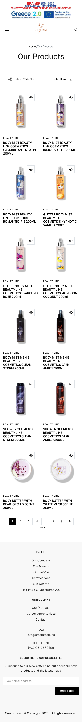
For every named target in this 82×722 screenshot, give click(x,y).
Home (32, 46)
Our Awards (41, 584)
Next (43, 527)
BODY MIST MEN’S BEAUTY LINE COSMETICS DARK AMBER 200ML (56, 363)
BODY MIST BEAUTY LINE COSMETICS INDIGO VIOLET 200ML (59, 146)
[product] (31, 97)
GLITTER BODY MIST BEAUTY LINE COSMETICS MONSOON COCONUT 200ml (60, 291)
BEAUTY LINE (11, 138)
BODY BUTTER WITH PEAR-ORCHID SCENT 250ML (18, 504)
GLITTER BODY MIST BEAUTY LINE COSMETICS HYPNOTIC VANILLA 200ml (60, 219)
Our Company (41, 560)
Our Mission (41, 566)
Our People (41, 572)
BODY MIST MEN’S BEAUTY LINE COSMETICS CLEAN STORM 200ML (17, 363)
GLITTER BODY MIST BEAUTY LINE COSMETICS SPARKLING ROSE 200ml (20, 291)
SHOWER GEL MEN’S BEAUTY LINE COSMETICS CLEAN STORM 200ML (18, 434)
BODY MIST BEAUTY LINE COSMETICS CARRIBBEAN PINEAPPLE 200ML (21, 148)
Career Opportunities (41, 613)
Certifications (41, 578)
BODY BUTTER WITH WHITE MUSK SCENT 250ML (58, 504)
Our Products (41, 607)
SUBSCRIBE (67, 691)
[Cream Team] (41, 29)
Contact (41, 619)
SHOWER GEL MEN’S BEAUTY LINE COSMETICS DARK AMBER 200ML (58, 434)
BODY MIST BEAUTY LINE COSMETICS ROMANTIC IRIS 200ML (19, 217)
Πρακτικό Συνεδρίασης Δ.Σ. (41, 589)
